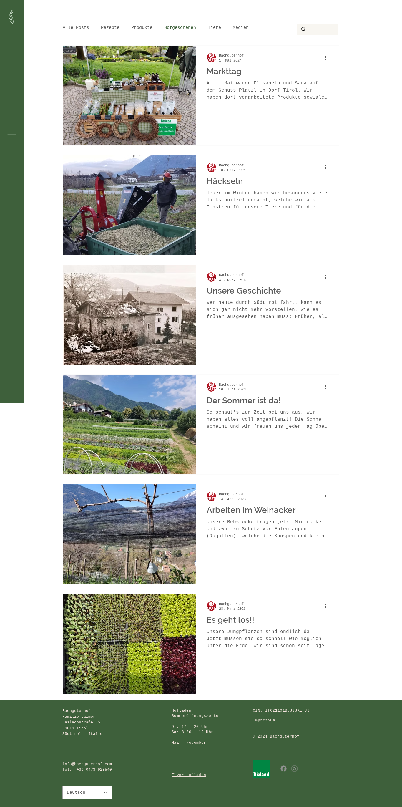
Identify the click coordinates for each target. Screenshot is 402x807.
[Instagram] (294, 769)
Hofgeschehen (180, 27)
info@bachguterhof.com (87, 764)
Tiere (214, 27)
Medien (241, 27)
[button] (11, 137)
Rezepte (110, 27)
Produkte (141, 27)
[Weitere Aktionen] (327, 57)
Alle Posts (76, 27)
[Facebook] (284, 769)
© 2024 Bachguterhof (276, 736)
